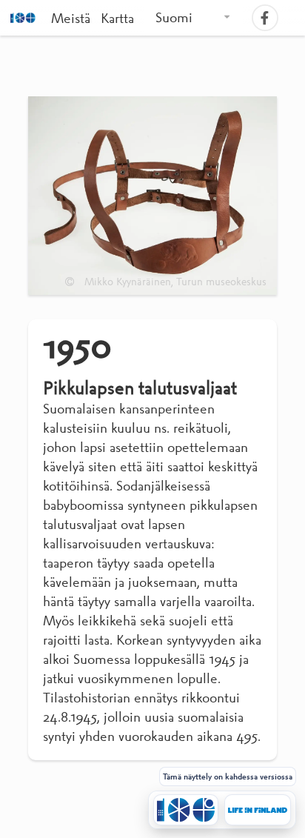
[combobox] (193, 18)
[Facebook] (266, 17)
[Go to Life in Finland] (257, 809)
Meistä (70, 18)
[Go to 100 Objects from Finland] (185, 809)
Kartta (117, 18)
